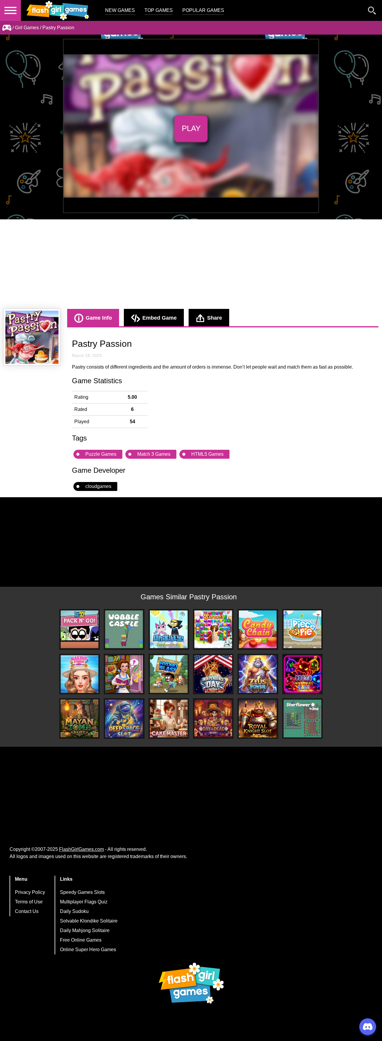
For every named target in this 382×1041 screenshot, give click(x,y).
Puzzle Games (100, 454)
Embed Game (159, 318)
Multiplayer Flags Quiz (83, 901)
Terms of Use (29, 901)
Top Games (158, 10)
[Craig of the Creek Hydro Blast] (169, 674)
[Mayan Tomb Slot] (79, 718)
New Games (120, 10)
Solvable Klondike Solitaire (89, 920)
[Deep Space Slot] (124, 718)
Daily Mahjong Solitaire (85, 930)
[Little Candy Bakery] (213, 629)
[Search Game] (372, 12)
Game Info (99, 318)
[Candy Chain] (258, 629)
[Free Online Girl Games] (6, 27)
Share (214, 318)
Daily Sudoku (74, 911)
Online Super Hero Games (88, 949)
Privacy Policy (30, 892)
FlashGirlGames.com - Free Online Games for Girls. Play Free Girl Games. (58, 10)
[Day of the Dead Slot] (213, 718)
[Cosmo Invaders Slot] (302, 674)
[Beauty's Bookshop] (124, 674)
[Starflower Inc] (302, 718)
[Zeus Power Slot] (258, 674)
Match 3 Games (153, 454)
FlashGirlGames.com (81, 849)
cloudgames (98, 486)
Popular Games (203, 10)
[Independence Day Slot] (213, 674)
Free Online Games (80, 940)
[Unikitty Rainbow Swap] (169, 629)
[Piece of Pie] (302, 629)
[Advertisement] (191, 264)
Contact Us (26, 911)
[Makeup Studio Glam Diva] (79, 674)
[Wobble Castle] (124, 629)
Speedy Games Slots (82, 892)
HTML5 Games (207, 454)
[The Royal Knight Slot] (258, 718)
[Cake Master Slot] (169, 718)
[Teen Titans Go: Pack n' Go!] (79, 629)
